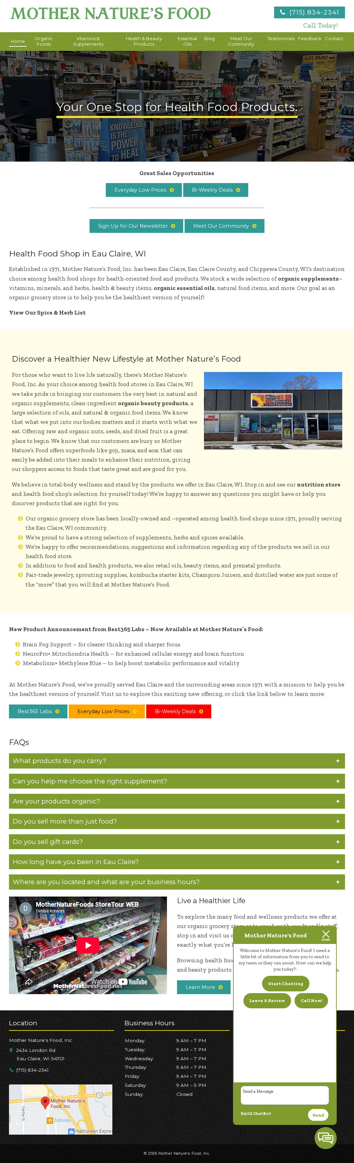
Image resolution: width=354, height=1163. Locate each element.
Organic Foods (44, 41)
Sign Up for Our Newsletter (133, 226)
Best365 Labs (35, 711)
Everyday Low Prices (140, 190)
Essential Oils (187, 41)
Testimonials (281, 38)
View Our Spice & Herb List (47, 312)
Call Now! (311, 1000)
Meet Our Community (241, 41)
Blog (209, 38)
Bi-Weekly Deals (212, 190)
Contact (334, 38)
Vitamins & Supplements (88, 41)
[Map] (60, 1132)
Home (18, 41)
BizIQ (246, 1113)
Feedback (310, 38)
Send (318, 1115)
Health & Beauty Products (144, 41)
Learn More (200, 987)
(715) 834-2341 (313, 12)
